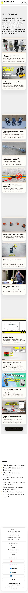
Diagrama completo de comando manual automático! (13, 488)
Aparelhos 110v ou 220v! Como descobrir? (13, 479)
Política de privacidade (13, 549)
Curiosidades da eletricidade (14, 537)
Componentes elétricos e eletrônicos (14, 532)
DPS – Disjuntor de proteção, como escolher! (13, 496)
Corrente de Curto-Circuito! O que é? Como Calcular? (14, 483)
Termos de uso (13, 552)
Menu (25, 2)
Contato (13, 547)
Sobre (13, 554)
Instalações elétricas (14, 535)
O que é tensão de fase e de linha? (13, 492)
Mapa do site (13, 545)
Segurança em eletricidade (14, 539)
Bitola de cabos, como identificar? (14, 465)
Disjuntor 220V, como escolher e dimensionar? (13, 469)
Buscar (22, 2)
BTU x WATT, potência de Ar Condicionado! (11, 474)
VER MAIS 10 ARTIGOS (14, 429)
